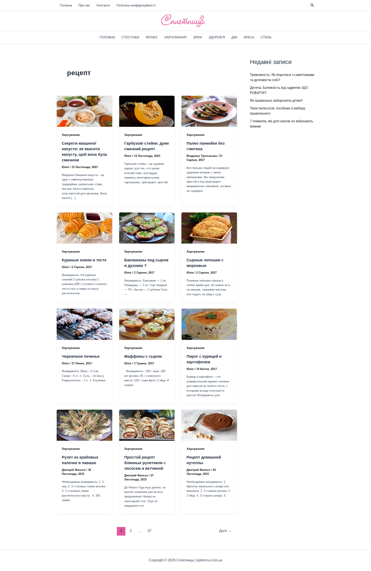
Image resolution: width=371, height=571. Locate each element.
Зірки (197, 37)
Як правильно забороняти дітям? (276, 100)
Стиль (266, 37)
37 (149, 531)
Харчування (175, 37)
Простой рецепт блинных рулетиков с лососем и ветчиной (145, 463)
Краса (249, 37)
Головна (66, 5)
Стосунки (130, 37)
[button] (312, 5)
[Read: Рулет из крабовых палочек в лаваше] (84, 425)
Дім (234, 37)
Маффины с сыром (143, 356)
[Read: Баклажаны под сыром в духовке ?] (147, 227)
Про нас (84, 5)
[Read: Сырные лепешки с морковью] (209, 227)
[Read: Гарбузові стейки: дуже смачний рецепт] (147, 111)
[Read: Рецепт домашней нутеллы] (209, 425)
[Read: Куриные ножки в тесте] (84, 227)
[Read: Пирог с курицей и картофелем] (209, 324)
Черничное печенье (81, 356)
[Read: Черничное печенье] (84, 324)
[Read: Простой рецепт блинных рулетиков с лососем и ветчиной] (147, 425)
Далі (225, 531)
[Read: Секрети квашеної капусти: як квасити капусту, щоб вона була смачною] (84, 111)
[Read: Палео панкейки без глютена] (209, 111)
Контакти (103, 5)
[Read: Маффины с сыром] (147, 324)
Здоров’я (216, 37)
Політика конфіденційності (135, 5)
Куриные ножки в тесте (84, 260)
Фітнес (152, 37)
